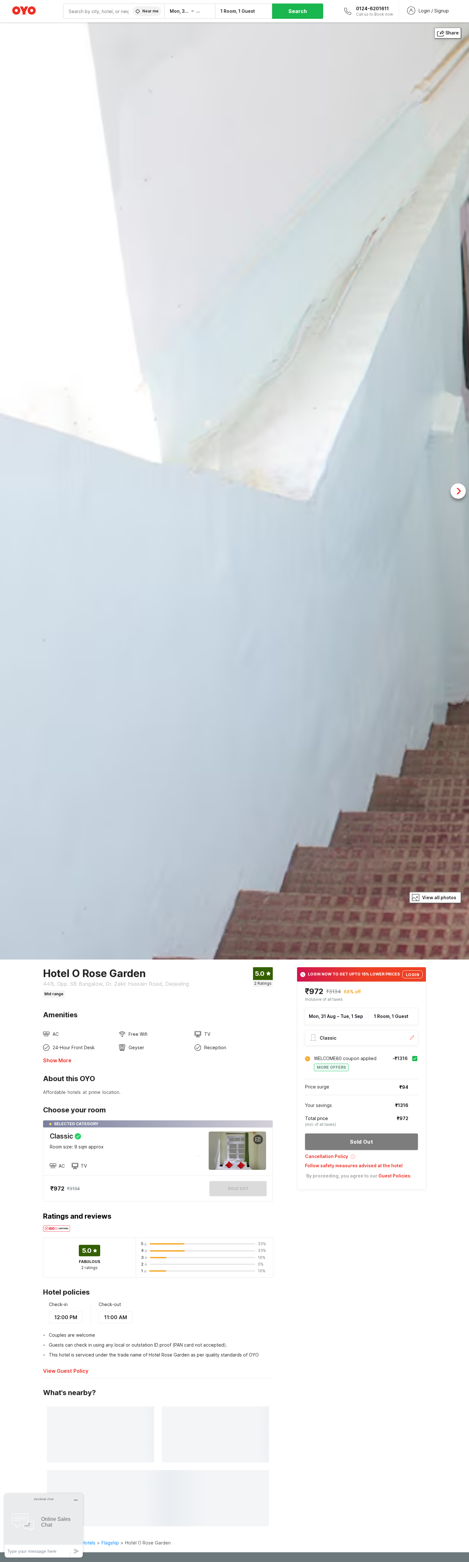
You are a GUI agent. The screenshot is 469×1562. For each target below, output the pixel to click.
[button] (361, 1158)
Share (452, 32)
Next (458, 491)
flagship (110, 1542)
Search (297, 11)
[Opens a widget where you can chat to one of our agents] (43, 1525)
